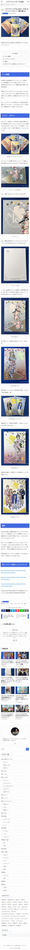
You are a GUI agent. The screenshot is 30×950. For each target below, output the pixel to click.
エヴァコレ (15, 630)
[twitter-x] (16, 640)
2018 (20, 904)
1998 (23, 899)
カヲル (11, 603)
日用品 (4, 828)
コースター (6, 831)
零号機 (18, 925)
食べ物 (5, 887)
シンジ (15, 603)
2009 (4, 902)
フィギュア (6, 875)
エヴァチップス (7, 783)
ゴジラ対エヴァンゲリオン (8, 913)
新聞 (5, 869)
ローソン (19, 920)
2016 (15, 904)
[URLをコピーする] (26, 610)
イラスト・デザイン (10, 59)
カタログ (5, 855)
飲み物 (5, 890)
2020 (4, 603)
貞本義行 (12, 925)
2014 (4, 904)
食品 (4, 884)
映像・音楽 (6, 839)
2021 (10, 906)
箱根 (25, 923)
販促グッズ (6, 767)
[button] (3, 610)
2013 (26, 902)
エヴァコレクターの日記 (15, 2)
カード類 (5, 777)
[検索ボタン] (28, 1)
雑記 (4, 881)
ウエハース (6, 780)
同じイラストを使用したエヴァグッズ (15, 64)
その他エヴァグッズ (8, 759)
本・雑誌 (5, 852)
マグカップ (6, 836)
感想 (6, 61)
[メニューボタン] (1, 1)
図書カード (6, 810)
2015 (9, 904)
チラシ (5, 860)
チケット (5, 794)
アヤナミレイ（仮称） (13, 909)
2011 (15, 902)
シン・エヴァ (5, 916)
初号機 (4, 923)
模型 (4, 872)
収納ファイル (6, 791)
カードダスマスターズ (8, 786)
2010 (9, 902)
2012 (20, 902)
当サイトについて (10, 945)
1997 (18, 899)
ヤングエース (5, 920)
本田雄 (15, 923)
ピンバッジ (6, 762)
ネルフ (23, 916)
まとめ (4, 771)
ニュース (5, 798)
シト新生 (18, 913)
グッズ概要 (8, 56)
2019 (26, 904)
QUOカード (6, 804)
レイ (22, 603)
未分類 (4, 848)
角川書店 (4, 925)
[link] (14, 640)
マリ (19, 603)
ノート (5, 825)
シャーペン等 (6, 822)
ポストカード (5, 13)
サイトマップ (23, 945)
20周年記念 (11, 899)
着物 (25, 603)
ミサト (17, 918)
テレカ (5, 807)
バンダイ (4, 918)
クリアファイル (7, 819)
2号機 (4, 899)
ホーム (5, 945)
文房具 (4, 816)
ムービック (24, 918)
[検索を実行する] (27, 749)
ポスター (5, 813)
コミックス (6, 857)
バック (5, 833)
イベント (5, 774)
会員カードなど (7, 765)
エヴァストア (5, 911)
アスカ (7, 603)
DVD (5, 845)
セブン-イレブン (15, 916)
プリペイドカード (7, 801)
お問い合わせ (17, 945)
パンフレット (6, 863)
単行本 (5, 866)
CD (4, 842)
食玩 (5, 878)
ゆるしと (24, 906)
